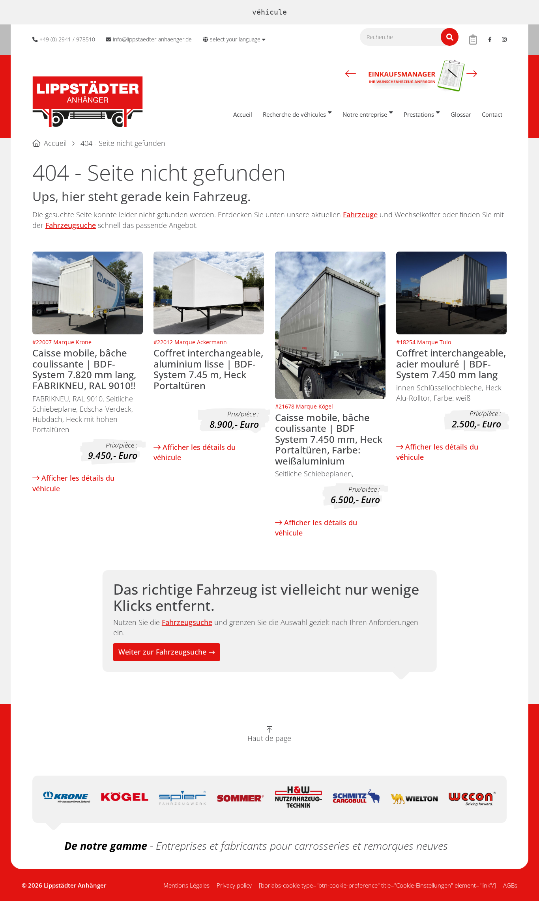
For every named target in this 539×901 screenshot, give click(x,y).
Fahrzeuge (360, 214)
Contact (492, 114)
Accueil (242, 114)
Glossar (461, 114)
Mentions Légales (186, 885)
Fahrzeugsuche (70, 225)
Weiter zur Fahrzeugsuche (162, 652)
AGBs (510, 885)
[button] (350, 73)
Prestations (419, 114)
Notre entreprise (364, 114)
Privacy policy (234, 885)
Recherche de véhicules (294, 114)
